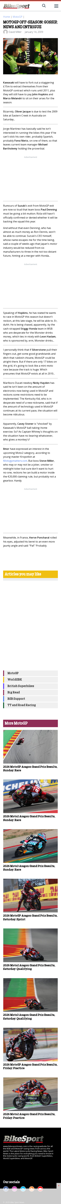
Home (6, 16)
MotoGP (17, 16)
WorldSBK (15, 679)
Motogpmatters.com (15, 460)
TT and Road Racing (22, 705)
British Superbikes (21, 686)
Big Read (14, 692)
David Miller (15, 32)
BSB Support (16, 698)
